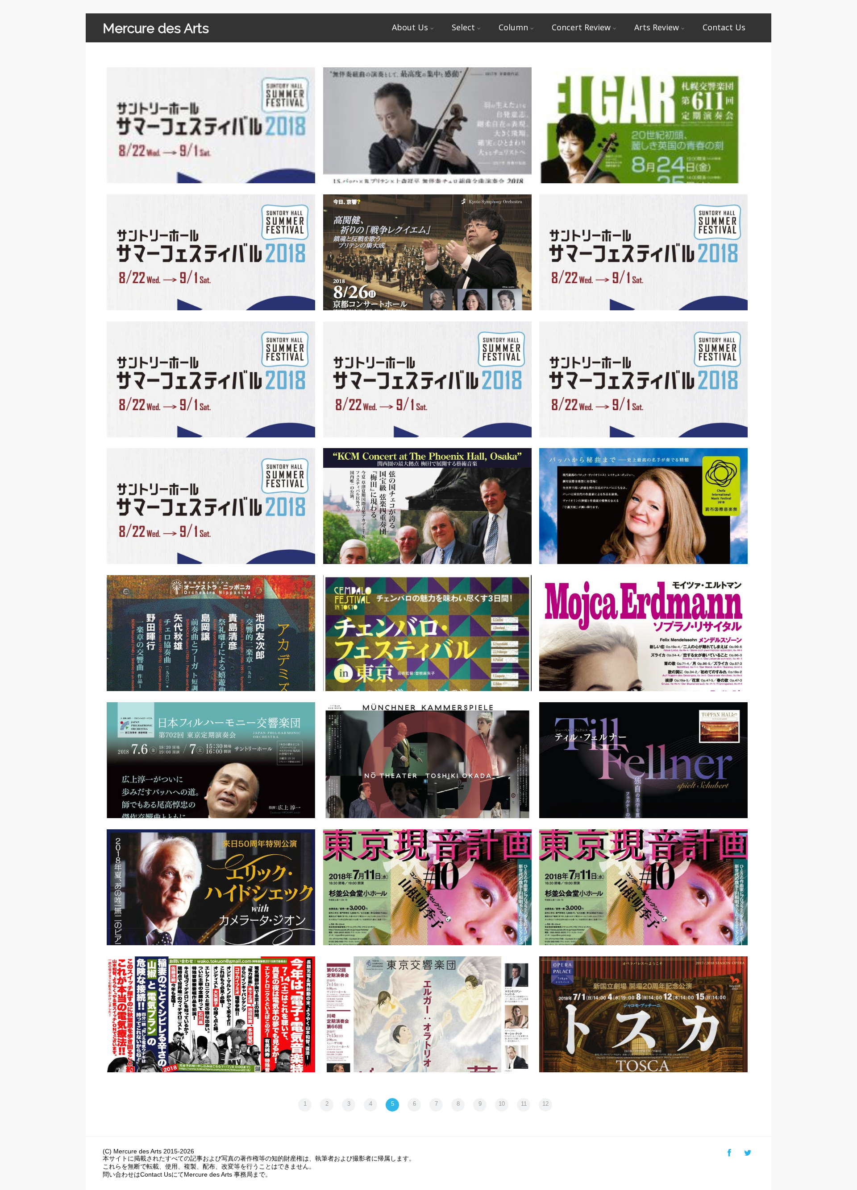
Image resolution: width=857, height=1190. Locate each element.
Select (463, 27)
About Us (410, 27)
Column (513, 27)
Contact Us (724, 27)
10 (502, 1103)
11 (524, 1103)
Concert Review (581, 27)
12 (545, 1103)
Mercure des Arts (156, 28)
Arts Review (656, 27)
